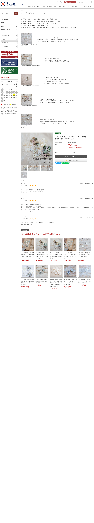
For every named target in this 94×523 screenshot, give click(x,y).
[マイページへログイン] (57, 2)
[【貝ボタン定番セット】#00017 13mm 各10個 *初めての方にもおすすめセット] (27, 271)
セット (24, 12)
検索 (16, 13)
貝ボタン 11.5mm (42, 13)
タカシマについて (6, 35)
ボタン (24, 13)
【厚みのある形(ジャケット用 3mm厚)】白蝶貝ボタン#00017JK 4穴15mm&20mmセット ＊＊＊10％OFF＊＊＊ (56, 283)
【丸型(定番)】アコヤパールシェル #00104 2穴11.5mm (29, 45)
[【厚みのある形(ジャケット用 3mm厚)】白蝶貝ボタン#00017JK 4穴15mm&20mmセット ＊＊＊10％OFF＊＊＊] (56, 271)
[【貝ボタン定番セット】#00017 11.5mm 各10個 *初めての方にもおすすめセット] (70, 244)
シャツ (24, 14)
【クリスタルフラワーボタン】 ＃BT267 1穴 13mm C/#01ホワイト (84, 281)
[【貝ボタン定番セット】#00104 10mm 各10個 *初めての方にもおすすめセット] (42, 244)
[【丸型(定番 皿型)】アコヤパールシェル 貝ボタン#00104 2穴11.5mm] (84, 244)
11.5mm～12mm (31, 13)
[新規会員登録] (9, 52)
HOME (22, 10)
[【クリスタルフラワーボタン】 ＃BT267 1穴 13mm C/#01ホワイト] (84, 271)
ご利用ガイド (5, 43)
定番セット (30, 12)
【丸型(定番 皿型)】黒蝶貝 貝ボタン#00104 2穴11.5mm (42, 281)
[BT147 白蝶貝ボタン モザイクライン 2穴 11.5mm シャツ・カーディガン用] (70, 271)
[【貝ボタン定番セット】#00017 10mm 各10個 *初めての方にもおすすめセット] (27, 244)
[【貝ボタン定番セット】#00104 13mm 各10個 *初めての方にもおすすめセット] (56, 244)
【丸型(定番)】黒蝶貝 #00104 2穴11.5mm (31, 85)
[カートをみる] (61, 2)
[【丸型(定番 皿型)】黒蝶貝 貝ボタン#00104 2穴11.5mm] (42, 271)
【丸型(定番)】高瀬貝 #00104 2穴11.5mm (31, 65)
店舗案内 (4, 39)
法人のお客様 (5, 46)
